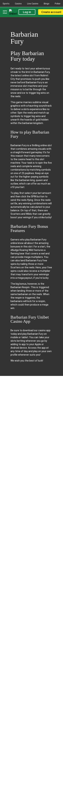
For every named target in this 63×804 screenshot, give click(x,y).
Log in (27, 12)
